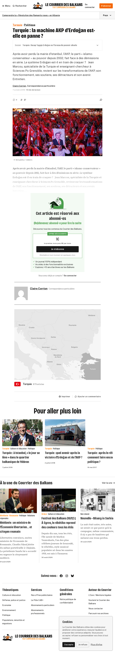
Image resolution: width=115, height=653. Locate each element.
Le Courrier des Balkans (64, 4)
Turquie (17, 24)
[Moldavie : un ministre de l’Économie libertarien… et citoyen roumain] (18, 501)
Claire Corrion (19, 86)
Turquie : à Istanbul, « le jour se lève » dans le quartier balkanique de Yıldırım (21, 457)
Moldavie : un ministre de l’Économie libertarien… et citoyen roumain (16, 527)
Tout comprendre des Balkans (64, 7)
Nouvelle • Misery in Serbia (97, 518)
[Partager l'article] (101, 99)
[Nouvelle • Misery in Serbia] (98, 500)
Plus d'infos (96, 644)
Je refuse (82, 644)
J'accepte (68, 644)
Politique (29, 24)
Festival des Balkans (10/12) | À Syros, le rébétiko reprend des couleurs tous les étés (59, 522)
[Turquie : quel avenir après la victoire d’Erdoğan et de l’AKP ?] (65, 432)
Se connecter (70, 276)
